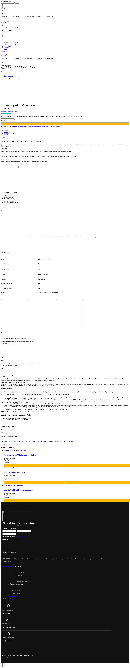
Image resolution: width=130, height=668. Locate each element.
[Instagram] (2, 34)
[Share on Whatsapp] (6, 128)
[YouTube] (3, 34)
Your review (4, 354)
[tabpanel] (65, 150)
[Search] (2, 10)
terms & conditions (21, 536)
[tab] (66, 130)
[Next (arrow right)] (4, 665)
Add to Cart (3, 120)
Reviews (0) (6, 132)
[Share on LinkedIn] (8, 128)
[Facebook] (1, 34)
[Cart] (1, 11)
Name (2, 357)
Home (4, 17)
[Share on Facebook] (4, 128)
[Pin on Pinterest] (5, 128)
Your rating (4, 343)
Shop (5, 75)
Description (6, 130)
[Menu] (2, 7)
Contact (49, 17)
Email (2, 360)
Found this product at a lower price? (9, 111)
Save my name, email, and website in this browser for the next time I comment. (21, 363)
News (39, 17)
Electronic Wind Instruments (30, 126)
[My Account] (3, 35)
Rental (15, 17)
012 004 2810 (4, 22)
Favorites (7, 31)
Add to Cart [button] (6, 462)
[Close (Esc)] (2, 663)
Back (3, 13)
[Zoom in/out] (4, 663)
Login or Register (9, 46)
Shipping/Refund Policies (10, 133)
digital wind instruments (55, 126)
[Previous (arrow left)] (2, 665)
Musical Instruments (8, 76)
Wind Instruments (18, 126)
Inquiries (6, 134)
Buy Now (65, 123)
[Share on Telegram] (7, 128)
